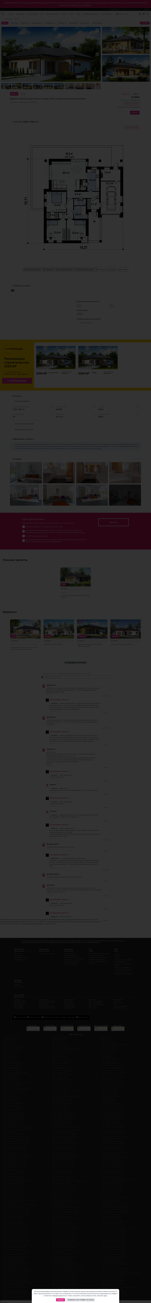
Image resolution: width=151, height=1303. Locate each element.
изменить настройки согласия (81, 1300)
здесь (105, 1296)
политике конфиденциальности (56, 1296)
